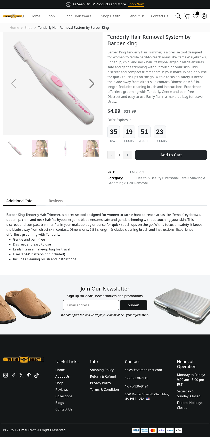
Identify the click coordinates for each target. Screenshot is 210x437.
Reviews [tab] (56, 200)
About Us (137, 16)
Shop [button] (51, 16)
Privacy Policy (100, 383)
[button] (91, 83)
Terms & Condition (104, 389)
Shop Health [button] (111, 16)
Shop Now (136, 4)
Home (35, 16)
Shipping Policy (102, 370)
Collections (63, 396)
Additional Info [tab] (19, 200)
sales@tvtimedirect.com (143, 370)
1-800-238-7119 (136, 378)
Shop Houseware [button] (78, 16)
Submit (133, 305)
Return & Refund (103, 376)
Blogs (59, 402)
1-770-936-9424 (136, 386)
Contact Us (159, 16)
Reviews (61, 389)
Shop (29, 27)
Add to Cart (171, 155)
